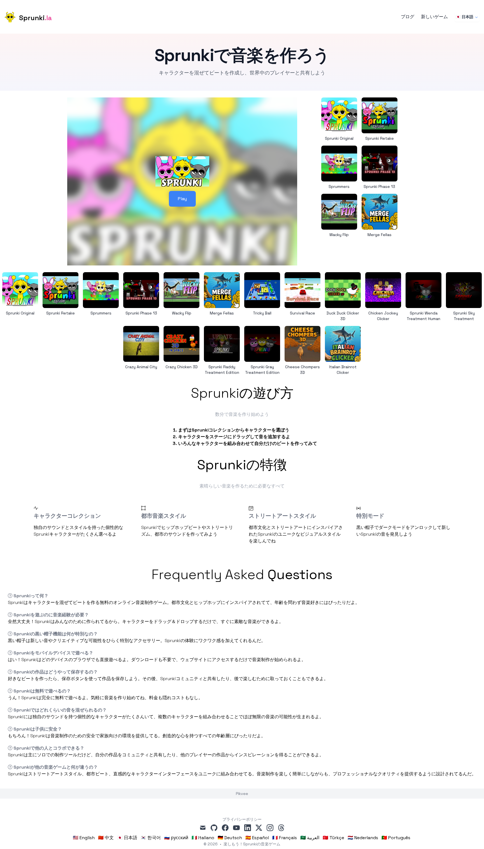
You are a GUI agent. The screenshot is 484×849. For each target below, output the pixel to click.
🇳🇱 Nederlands (363, 838)
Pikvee (242, 793)
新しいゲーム (434, 17)
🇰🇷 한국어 (151, 838)
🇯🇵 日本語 (464, 16)
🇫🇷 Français (284, 838)
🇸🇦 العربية (309, 838)
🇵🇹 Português (395, 838)
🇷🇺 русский (176, 838)
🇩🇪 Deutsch (230, 838)
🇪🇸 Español (257, 838)
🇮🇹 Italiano (203, 838)
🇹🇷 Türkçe (333, 838)
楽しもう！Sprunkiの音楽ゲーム (252, 843)
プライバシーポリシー (242, 819)
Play (182, 199)
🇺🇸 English (84, 838)
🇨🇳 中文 (106, 838)
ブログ (407, 17)
